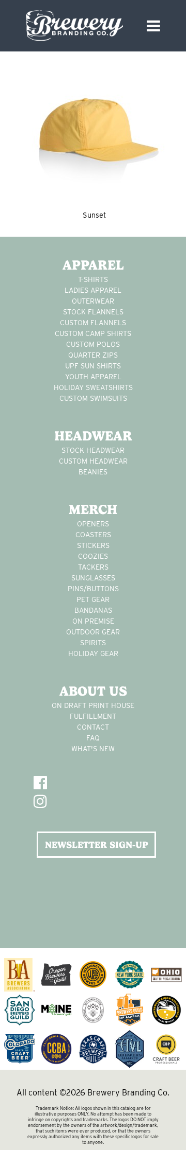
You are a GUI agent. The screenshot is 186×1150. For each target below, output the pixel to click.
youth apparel (93, 377)
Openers (93, 524)
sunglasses (93, 578)
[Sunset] (93, 131)
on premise (93, 621)
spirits (93, 643)
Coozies (93, 556)
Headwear (93, 436)
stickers (93, 545)
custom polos (93, 344)
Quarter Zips (93, 355)
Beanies (93, 472)
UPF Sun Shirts (93, 366)
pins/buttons (93, 589)
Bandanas (93, 610)
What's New (93, 749)
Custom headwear (93, 461)
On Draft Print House (93, 705)
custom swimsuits (93, 398)
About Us (93, 691)
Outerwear (93, 301)
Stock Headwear (93, 450)
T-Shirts (93, 279)
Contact (93, 727)
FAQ (93, 738)
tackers (93, 567)
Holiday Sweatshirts (93, 387)
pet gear (93, 599)
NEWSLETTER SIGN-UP (96, 844)
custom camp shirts (93, 333)
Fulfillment (93, 716)
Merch (93, 509)
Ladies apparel (93, 290)
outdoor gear (93, 632)
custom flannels (93, 323)
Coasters (93, 534)
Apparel (93, 265)
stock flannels (93, 312)
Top (174, 1136)
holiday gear (93, 653)
